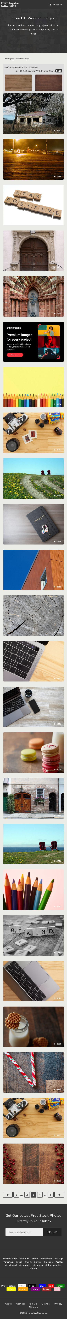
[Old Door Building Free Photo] (33, 232)
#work (28, 1262)
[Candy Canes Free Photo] (33, 1054)
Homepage (9, 58)
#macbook (46, 1258)
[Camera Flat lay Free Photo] (33, 414)
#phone (34, 1268)
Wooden (19, 58)
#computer (25, 1265)
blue (42, 1285)
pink (57, 1289)
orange (23, 1289)
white (22, 1285)
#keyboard (11, 1265)
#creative (8, 1262)
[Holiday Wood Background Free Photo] (33, 1145)
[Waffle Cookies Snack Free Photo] (33, 1008)
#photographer (54, 1265)
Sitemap (33, 1307)
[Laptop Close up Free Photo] (33, 962)
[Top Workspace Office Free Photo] (33, 688)
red (51, 1285)
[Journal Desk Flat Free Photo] (33, 505)
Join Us (33, 1303)
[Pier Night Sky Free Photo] (33, 140)
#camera (38, 1265)
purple (35, 1289)
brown (46, 1289)
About (8, 1303)
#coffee (59, 1262)
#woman (24, 1258)
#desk (19, 1262)
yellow (11, 1289)
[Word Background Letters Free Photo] (33, 916)
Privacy (58, 1303)
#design (59, 1258)
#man (35, 1258)
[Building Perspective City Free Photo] (33, 551)
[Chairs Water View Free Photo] (33, 460)
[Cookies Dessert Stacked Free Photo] (33, 734)
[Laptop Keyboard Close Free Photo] (33, 642)
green (61, 1285)
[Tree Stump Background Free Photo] (33, 597)
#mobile (48, 1262)
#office (38, 1262)
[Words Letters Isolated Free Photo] (33, 186)
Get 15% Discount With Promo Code (39, 71)
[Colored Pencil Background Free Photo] (33, 871)
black (32, 1285)
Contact (20, 1303)
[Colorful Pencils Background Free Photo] (33, 368)
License (46, 1303)
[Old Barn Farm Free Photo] (33, 95)
